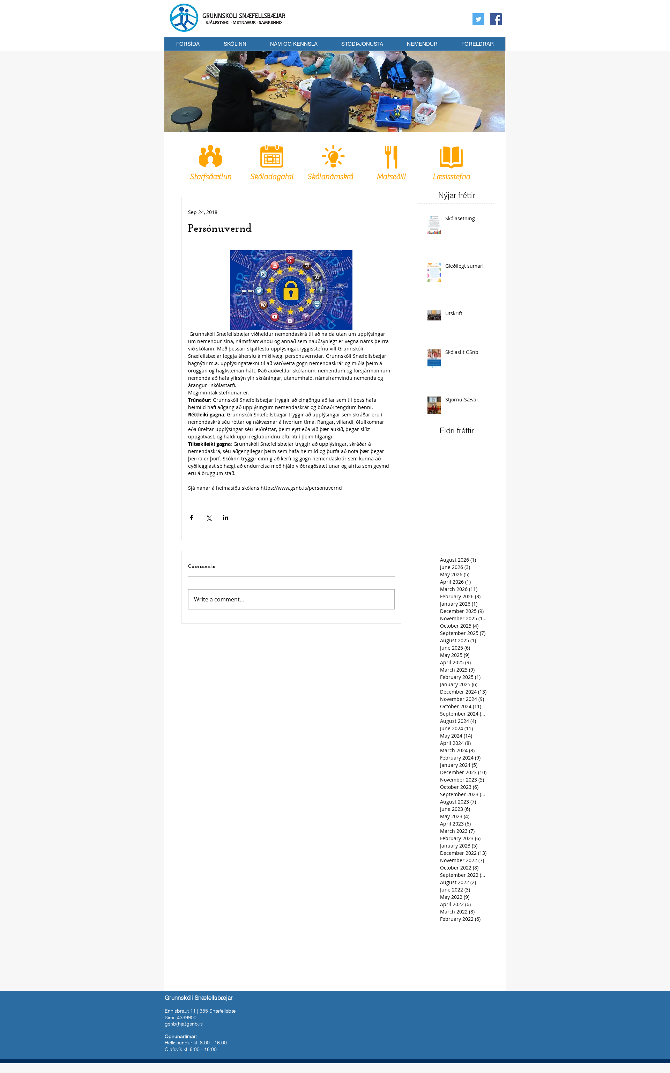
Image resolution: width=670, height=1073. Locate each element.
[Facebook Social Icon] (496, 19)
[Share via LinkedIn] (225, 517)
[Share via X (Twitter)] (208, 517)
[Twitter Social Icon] (478, 19)
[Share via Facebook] (191, 517)
